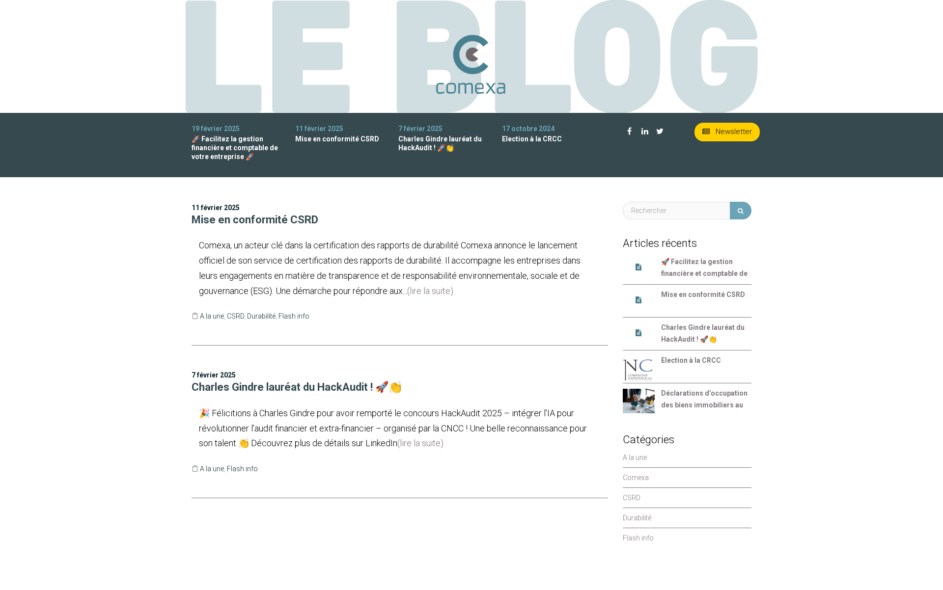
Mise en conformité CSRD (337, 139)
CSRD (235, 316)
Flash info (293, 316)
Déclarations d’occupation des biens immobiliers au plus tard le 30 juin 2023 (704, 400)
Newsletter (733, 131)
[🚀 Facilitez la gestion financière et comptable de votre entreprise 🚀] (639, 269)
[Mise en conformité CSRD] (639, 302)
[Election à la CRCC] (639, 368)
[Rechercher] (740, 210)
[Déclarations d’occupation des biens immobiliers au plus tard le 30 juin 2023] (639, 401)
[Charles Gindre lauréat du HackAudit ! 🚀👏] (639, 335)
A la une (212, 316)
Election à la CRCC (532, 139)
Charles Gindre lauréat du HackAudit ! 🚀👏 (297, 387)
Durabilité (261, 316)
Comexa (636, 478)
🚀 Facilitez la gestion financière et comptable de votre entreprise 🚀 (235, 148)
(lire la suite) (430, 291)
